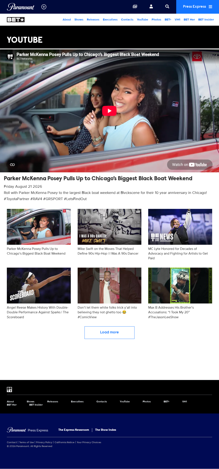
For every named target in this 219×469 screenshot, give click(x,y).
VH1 (177, 19)
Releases (93, 19)
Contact (12, 442)
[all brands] (43, 7)
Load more (109, 332)
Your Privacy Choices (89, 442)
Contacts (127, 19)
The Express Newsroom (73, 430)
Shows (78, 19)
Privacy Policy (44, 442)
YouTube (142, 19)
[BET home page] (109, 389)
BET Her (189, 19)
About (67, 19)
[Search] (167, 7)
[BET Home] (27, 20)
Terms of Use (26, 442)
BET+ (168, 19)
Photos (156, 19)
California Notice (64, 442)
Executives (110, 19)
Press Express (195, 7)
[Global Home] (20, 7)
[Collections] (134, 7)
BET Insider (206, 19)
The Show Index (105, 430)
